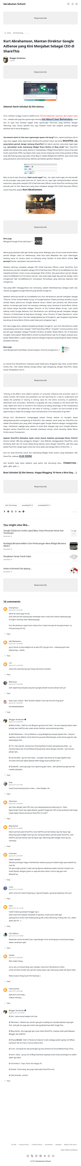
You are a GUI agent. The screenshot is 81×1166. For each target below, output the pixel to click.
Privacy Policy (24, 1145)
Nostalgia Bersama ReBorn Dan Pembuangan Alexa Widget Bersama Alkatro (34, 544)
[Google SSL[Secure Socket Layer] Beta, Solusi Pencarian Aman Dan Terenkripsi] (74, 533)
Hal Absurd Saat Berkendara (57, 119)
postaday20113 (27, 505)
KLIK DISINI (25, 456)
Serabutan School (14, 4)
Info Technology (11, 505)
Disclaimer (49, 1145)
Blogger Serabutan (18, 58)
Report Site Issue (70, 1145)
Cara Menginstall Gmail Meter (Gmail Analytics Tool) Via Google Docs (30, 350)
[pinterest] (8, 511)
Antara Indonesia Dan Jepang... (17, 568)
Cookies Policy (37, 1145)
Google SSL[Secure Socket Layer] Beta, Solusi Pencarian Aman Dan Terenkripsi (33, 531)
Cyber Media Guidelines (69, 1150)
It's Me (13, 1145)
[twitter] (12, 511)
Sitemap (58, 1145)
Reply (8, 634)
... (27, 33)
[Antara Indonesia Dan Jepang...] (74, 571)
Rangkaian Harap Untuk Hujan (17, 556)
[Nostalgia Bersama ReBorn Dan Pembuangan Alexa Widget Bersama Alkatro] (74, 546)
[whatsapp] (16, 511)
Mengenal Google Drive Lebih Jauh (17, 241)
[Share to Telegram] (23, 511)
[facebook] (4, 511)
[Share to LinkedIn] (20, 511)
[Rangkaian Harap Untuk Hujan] (74, 558)
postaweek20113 (44, 505)
